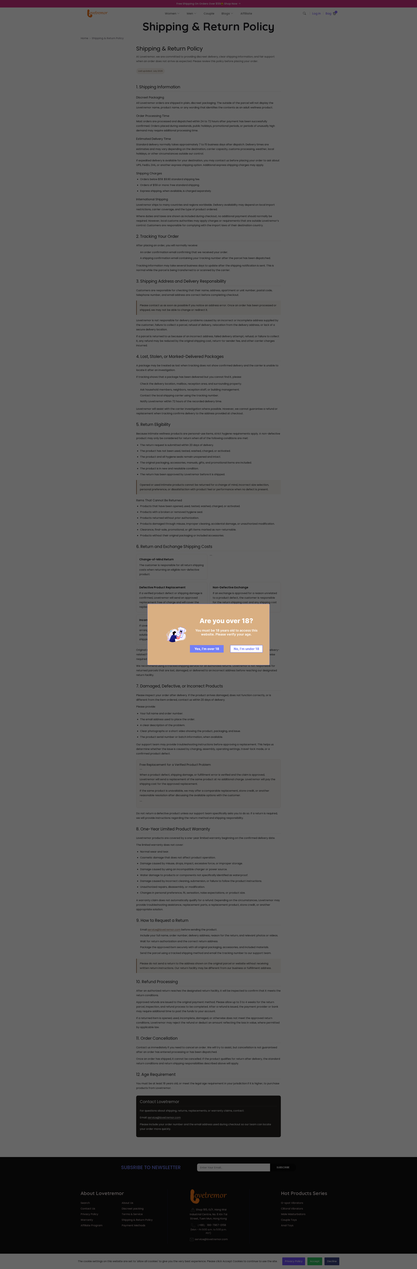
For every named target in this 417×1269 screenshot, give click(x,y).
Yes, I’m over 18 (206, 649)
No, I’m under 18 (246, 649)
